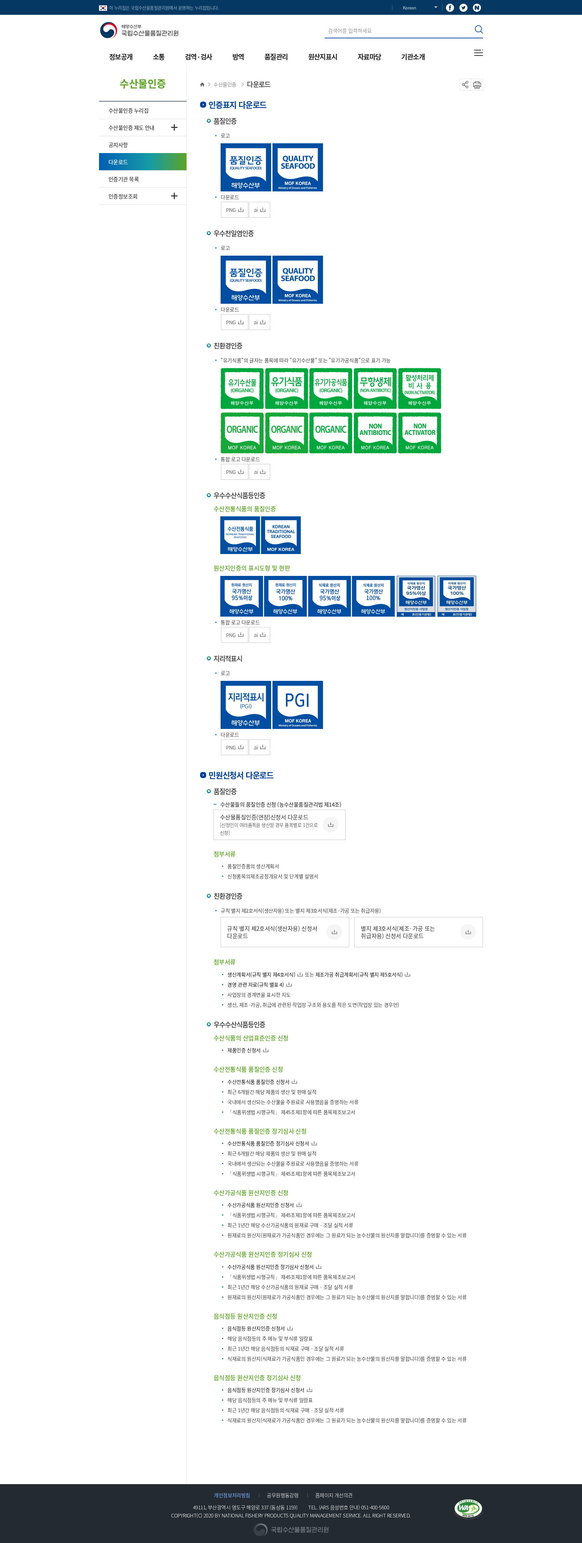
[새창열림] (450, 7)
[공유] (465, 84)
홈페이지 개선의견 (334, 1495)
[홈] (204, 84)
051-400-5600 (375, 1507)
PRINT (477, 84)
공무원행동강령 (282, 1495)
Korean (409, 7)
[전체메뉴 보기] (478, 53)
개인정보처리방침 (232, 1495)
